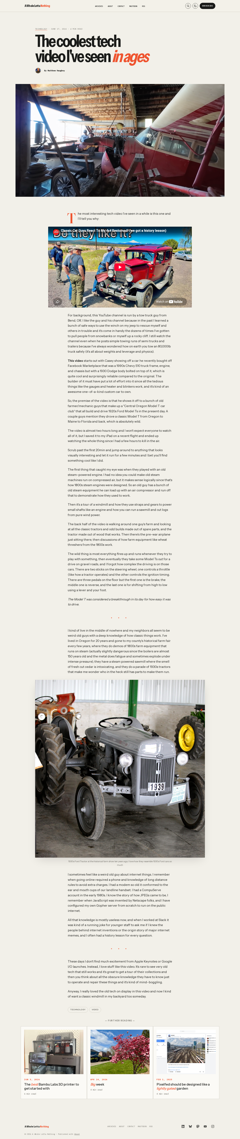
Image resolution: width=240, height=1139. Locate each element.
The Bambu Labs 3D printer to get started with (51, 1086)
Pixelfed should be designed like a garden (183, 1086)
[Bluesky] (190, 1126)
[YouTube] (205, 1126)
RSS (143, 6)
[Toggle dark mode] (195, 6)
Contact (121, 6)
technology (41, 29)
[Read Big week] (120, 1052)
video (95, 1009)
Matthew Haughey (56, 70)
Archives (99, 6)
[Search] (188, 6)
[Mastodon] (197, 1126)
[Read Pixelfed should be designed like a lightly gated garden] (186, 1052)
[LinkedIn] (183, 1126)
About (110, 6)
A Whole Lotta (37, 6)
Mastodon (133, 6)
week (97, 1084)
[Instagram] (212, 1126)
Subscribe (207, 6)
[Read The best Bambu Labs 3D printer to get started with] (53, 1052)
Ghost (77, 1134)
